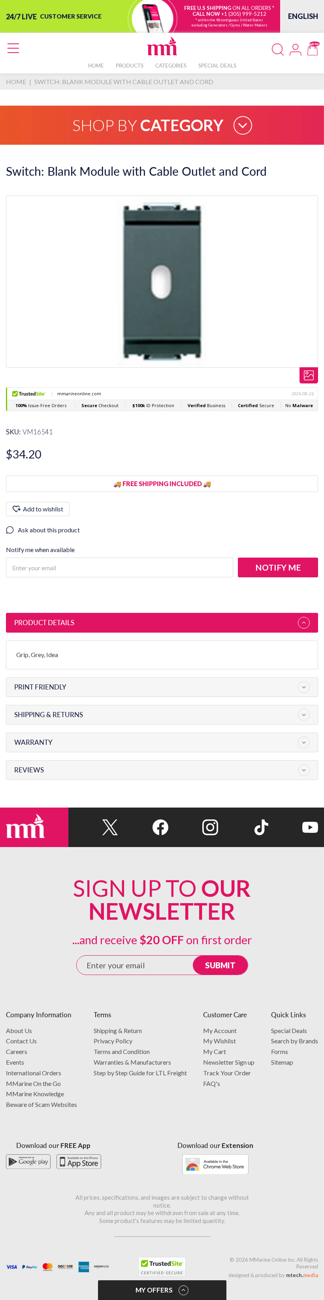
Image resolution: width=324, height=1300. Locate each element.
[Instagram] (193, 827)
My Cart (214, 1051)
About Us (19, 1030)
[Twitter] (93, 827)
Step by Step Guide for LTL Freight (140, 1072)
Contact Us (21, 1041)
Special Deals (289, 1030)
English (303, 16)
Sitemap (282, 1062)
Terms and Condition (122, 1051)
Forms (279, 1051)
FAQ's (211, 1083)
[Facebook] (143, 827)
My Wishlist (219, 1041)
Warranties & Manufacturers (132, 1062)
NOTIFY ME (278, 567)
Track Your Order (227, 1072)
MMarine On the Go (33, 1083)
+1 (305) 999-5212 (243, 14)
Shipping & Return (118, 1030)
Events (15, 1062)
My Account (220, 1030)
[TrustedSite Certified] (162, 1267)
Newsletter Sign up (228, 1062)
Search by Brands (294, 1041)
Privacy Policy (113, 1041)
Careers (16, 1051)
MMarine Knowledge (35, 1093)
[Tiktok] (243, 827)
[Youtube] (293, 827)
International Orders (33, 1072)
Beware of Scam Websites (41, 1104)
